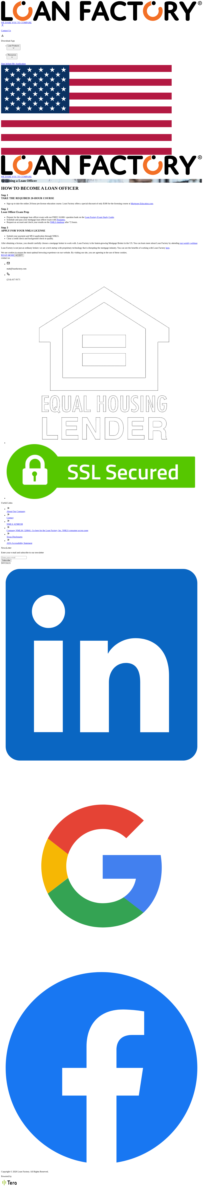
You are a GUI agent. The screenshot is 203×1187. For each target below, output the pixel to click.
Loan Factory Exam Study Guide (99, 217)
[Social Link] (101, 764)
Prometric (61, 220)
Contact (10, 518)
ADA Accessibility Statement (19, 543)
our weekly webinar (188, 243)
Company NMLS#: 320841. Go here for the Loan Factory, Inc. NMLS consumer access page (47, 530)
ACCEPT (19, 255)
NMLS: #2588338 (15, 524)
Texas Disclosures (14, 537)
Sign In (4, 64)
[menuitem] (13, 47)
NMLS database (57, 222)
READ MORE (7, 255)
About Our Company (16, 511)
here (167, 248)
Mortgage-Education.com (142, 203)
